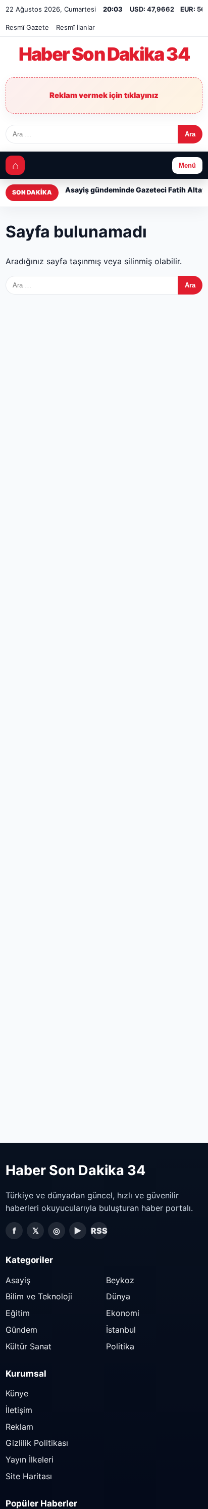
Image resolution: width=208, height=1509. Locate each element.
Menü (187, 165)
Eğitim (18, 1313)
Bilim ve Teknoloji (39, 1296)
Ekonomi (122, 1313)
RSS (99, 1231)
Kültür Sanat (28, 1346)
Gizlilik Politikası (37, 1443)
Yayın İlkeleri (30, 1459)
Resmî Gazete (27, 27)
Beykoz (120, 1280)
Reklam (19, 1427)
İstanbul (121, 1330)
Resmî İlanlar (75, 27)
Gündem (21, 1330)
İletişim (19, 1410)
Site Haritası (29, 1476)
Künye (17, 1393)
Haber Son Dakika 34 (104, 54)
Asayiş (18, 1280)
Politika (120, 1346)
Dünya (118, 1296)
